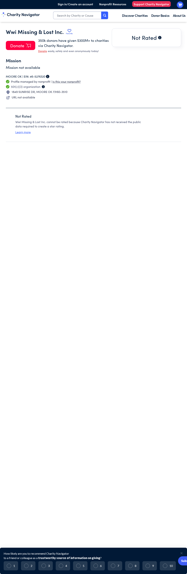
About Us (179, 15)
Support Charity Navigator (151, 4)
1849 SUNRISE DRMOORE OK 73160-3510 (39, 92)
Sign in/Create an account (75, 4)
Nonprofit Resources (112, 4)
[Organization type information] (43, 86)
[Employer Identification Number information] (47, 76)
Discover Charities (135, 15)
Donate (42, 51)
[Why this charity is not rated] (159, 37)
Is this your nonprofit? (66, 81)
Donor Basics (160, 15)
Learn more (23, 132)
